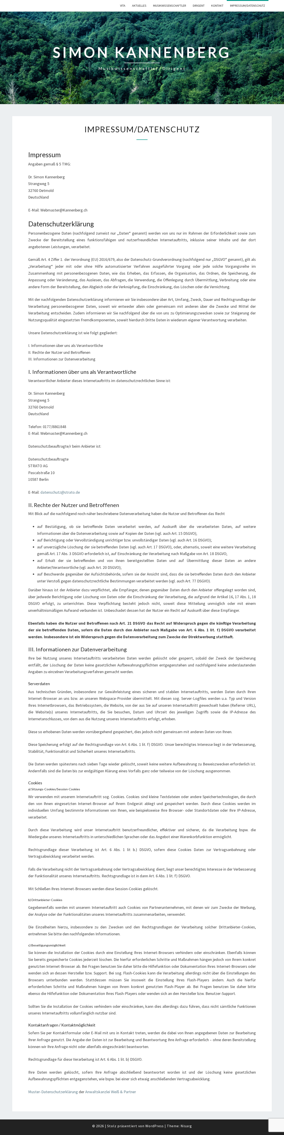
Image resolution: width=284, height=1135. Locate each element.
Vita (122, 6)
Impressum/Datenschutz (247, 6)
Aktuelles (139, 6)
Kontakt (217, 6)
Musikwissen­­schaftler (169, 6)
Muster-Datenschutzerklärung (53, 1091)
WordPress (154, 1126)
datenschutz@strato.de (60, 492)
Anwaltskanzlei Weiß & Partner (110, 1091)
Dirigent (199, 6)
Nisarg (186, 1126)
